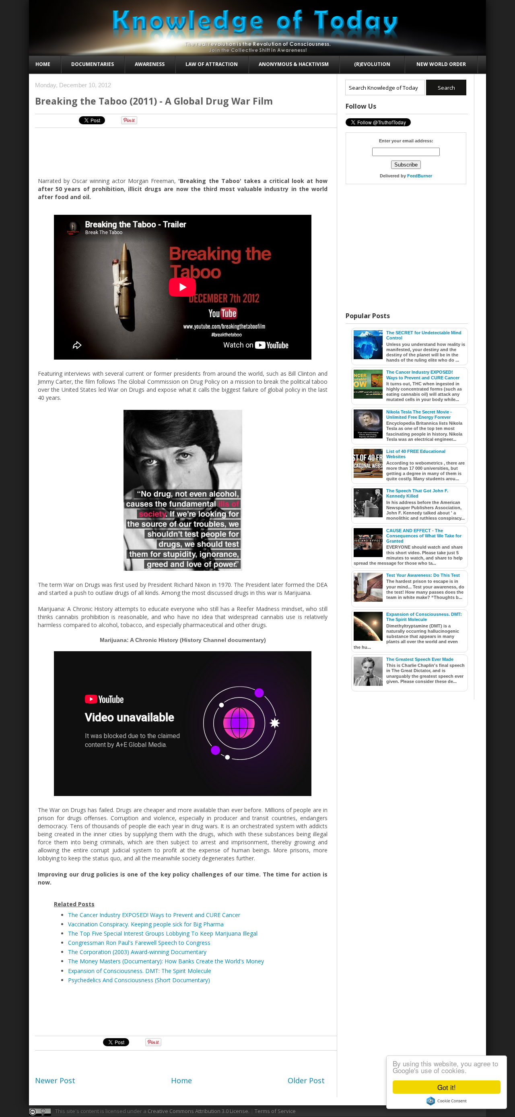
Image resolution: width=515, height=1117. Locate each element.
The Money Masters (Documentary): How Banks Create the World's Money (166, 961)
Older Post (306, 1080)
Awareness (150, 64)
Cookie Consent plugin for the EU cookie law (446, 1100)
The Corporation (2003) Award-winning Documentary (137, 952)
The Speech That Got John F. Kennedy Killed (417, 493)
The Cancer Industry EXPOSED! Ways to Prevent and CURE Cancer (154, 915)
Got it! (446, 1087)
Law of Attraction (211, 64)
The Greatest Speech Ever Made (419, 659)
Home (42, 64)
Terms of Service (275, 1111)
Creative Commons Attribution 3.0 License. (198, 1111)
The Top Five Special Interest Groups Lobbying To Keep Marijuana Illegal (163, 933)
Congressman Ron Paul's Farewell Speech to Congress (139, 942)
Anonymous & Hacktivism (294, 64)
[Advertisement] (183, 152)
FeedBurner (419, 175)
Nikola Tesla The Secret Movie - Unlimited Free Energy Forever (419, 414)
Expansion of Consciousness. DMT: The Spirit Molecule (139, 971)
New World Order (441, 64)
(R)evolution (372, 64)
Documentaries (92, 64)
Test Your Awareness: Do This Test (423, 575)
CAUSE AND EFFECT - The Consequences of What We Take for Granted (423, 535)
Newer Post (55, 1080)
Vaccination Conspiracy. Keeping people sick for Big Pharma (146, 924)
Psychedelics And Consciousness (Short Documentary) (139, 980)
